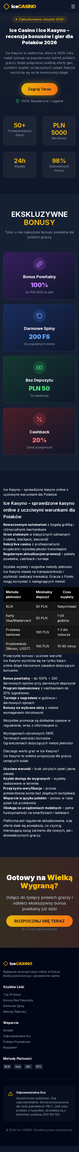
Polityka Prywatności (17, 1041)
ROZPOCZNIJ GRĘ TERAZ (39, 921)
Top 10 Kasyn (12, 994)
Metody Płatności (14, 1011)
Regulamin (10, 1047)
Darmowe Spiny (13, 1006)
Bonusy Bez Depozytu (18, 1000)
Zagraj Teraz (39, 89)
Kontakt (8, 1030)
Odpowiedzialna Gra (17, 1036)
